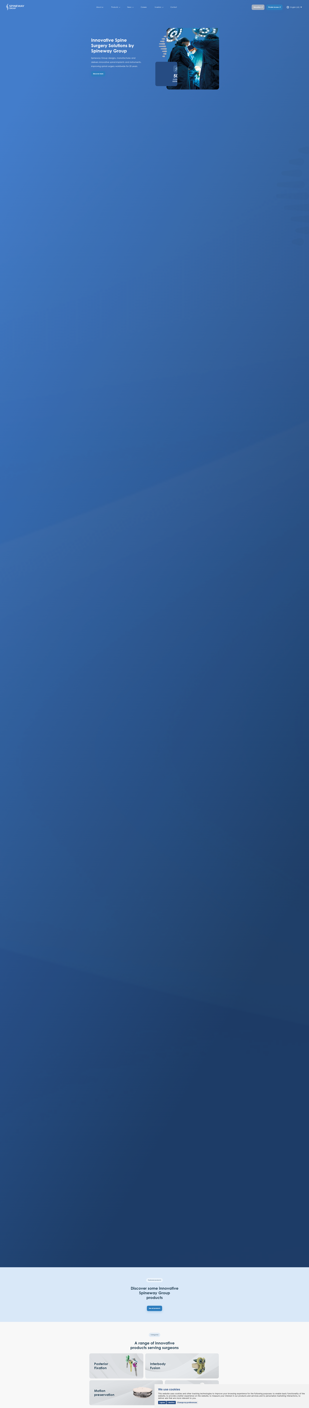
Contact (173, 7)
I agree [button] (162, 1402)
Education (257, 7)
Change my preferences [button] (187, 1402)
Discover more (98, 74)
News (129, 7)
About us (99, 7)
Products (114, 7)
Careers (144, 7)
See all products (154, 1308)
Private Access (273, 7)
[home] (15, 7)
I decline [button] (171, 1402)
